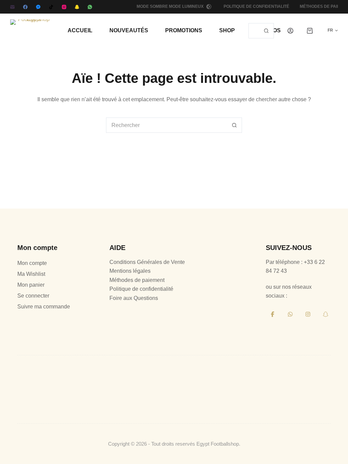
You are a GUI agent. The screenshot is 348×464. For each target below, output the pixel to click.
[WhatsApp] (90, 7)
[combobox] (254, 30)
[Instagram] (64, 7)
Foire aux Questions (133, 298)
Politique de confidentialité (256, 6)
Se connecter (33, 296)
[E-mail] (12, 7)
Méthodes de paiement (136, 280)
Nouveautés (128, 30)
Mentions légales (130, 271)
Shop (227, 30)
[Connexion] (290, 31)
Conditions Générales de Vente (147, 262)
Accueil (80, 30)
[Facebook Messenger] (38, 7)
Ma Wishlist (31, 274)
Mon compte (32, 263)
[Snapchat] (77, 7)
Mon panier (31, 285)
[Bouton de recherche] (266, 30)
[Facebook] (25, 7)
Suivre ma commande (43, 306)
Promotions (183, 30)
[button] (328, 30)
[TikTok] (51, 7)
